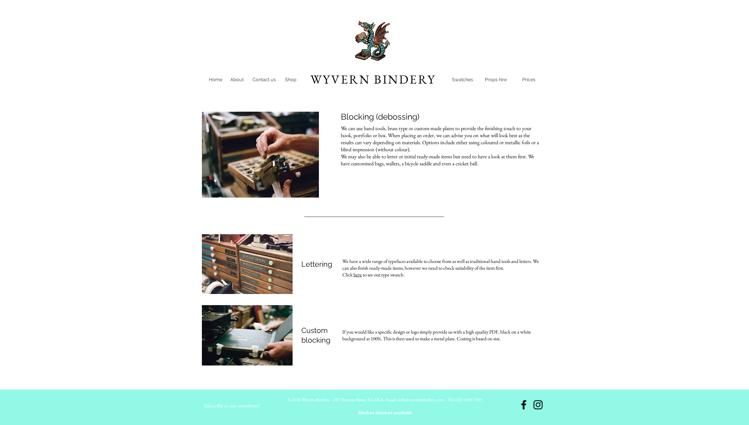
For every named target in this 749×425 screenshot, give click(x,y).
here (357, 274)
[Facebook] (524, 405)
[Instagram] (538, 405)
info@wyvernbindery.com (421, 400)
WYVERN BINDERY (373, 79)
